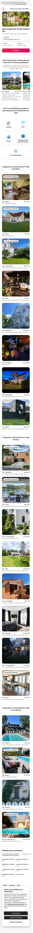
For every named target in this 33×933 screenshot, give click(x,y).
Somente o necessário (16, 917)
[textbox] (8, 45)
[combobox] (15, 39)
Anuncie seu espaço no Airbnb (19, 9)
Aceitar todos (16, 913)
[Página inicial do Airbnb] (3, 8)
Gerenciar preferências (16, 922)
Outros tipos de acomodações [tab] (10, 854)
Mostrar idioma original (20, 4)
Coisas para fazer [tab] (26, 854)
